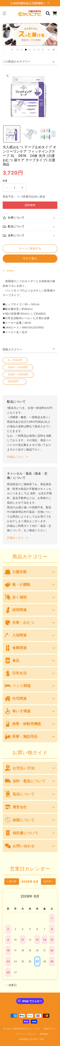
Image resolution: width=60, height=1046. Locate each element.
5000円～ (14, 381)
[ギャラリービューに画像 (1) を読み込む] (12, 134)
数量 (5, 180)
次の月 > (48, 881)
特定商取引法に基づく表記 (31, 1039)
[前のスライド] (11, 49)
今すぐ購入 (30, 258)
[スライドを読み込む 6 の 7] (38, 50)
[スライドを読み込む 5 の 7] (34, 50)
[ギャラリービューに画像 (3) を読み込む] (48, 134)
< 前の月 (11, 881)
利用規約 (44, 1034)
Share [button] (10, 270)
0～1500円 (15, 360)
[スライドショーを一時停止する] (53, 49)
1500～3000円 (18, 367)
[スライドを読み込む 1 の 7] (17, 50)
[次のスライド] (48, 49)
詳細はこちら (15, 456)
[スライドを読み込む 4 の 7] (30, 50)
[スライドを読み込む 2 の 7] (22, 50)
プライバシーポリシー (25, 1034)
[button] (4, 13)
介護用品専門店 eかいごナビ (26, 1029)
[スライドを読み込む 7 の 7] (42, 50)
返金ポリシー (50, 1029)
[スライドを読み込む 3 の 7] (26, 50)
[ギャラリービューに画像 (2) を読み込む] (30, 134)
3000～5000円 (18, 374)
